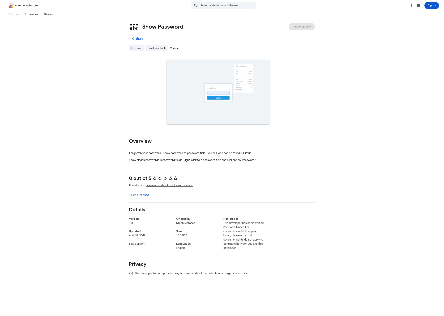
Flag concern (137, 244)
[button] (418, 5)
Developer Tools (157, 48)
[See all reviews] (140, 195)
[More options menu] (411, 5)
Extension (136, 48)
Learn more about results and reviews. (169, 185)
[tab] (14, 14)
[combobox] (228, 5)
